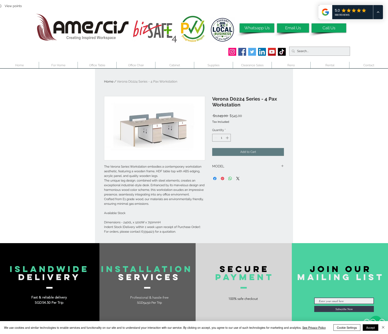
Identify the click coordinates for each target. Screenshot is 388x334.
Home (108, 81)
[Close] (383, 327)
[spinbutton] (221, 138)
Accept (370, 328)
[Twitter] (252, 52)
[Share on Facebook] (214, 178)
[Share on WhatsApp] (230, 178)
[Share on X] (237, 178)
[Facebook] (242, 52)
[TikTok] (282, 52)
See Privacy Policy (314, 328)
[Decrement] (215, 138)
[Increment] (227, 138)
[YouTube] (272, 52)
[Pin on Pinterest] (222, 178)
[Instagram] (232, 52)
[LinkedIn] (262, 52)
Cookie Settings (347, 328)
